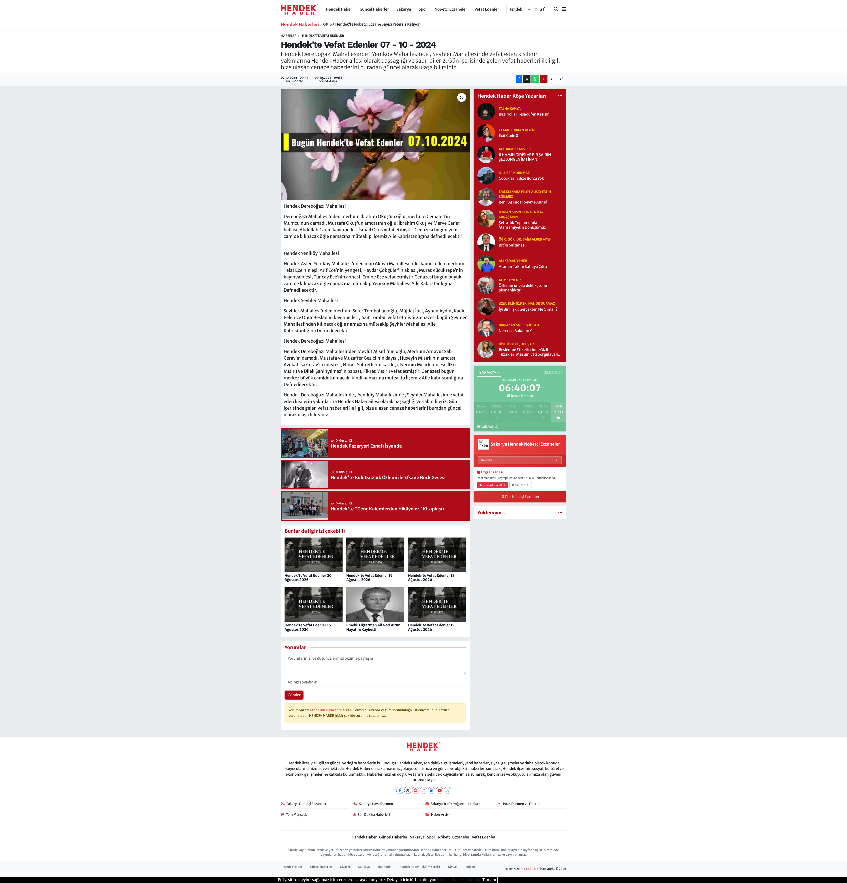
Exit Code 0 (508, 135)
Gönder (294, 695)
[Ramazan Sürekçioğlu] (486, 327)
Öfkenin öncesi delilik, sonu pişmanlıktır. (523, 288)
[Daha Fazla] (543, 79)
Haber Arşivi (440, 814)
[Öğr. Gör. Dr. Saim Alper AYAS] (486, 242)
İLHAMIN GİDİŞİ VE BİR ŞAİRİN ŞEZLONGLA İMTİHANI (525, 157)
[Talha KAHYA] (486, 111)
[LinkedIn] (431, 790)
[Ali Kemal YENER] (486, 263)
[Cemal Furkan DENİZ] (486, 132)
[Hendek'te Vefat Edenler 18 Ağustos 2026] (437, 554)
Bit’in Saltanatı (512, 245)
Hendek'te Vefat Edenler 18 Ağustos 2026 (431, 577)
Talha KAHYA (510, 108)
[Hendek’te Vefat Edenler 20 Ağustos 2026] (314, 554)
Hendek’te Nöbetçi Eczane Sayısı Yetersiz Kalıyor (371, 24)
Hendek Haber (339, 9)
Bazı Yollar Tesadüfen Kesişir (524, 114)
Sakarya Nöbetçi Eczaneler (306, 804)
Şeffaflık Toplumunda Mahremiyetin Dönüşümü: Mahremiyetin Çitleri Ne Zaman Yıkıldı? (526, 225)
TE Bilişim (532, 869)
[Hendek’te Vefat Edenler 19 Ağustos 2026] (375, 554)
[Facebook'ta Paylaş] (519, 79)
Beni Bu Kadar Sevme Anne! (523, 202)
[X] (407, 790)
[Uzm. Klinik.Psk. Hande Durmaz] (486, 306)
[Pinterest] (415, 790)
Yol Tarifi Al (522, 485)
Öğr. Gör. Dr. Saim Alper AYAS (525, 239)
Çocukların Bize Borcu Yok (521, 178)
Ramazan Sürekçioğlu (519, 325)
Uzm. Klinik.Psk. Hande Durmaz (527, 303)
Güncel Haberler (374, 9)
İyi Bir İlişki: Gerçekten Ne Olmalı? (528, 309)
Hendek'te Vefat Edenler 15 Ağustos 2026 (431, 627)
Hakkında (385, 867)
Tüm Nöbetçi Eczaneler (522, 497)
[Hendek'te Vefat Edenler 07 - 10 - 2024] (375, 144)
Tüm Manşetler (297, 814)
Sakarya (403, 9)
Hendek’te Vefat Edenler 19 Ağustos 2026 (369, 577)
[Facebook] (399, 790)
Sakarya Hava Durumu (376, 804)
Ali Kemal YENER (513, 261)
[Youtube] (439, 790)
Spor (423, 9)
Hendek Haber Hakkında (458, 879)
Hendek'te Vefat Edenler (323, 36)
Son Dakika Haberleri (374, 814)
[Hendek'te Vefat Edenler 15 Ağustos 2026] (437, 604)
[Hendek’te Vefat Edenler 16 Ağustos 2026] (314, 604)
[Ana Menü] (562, 9)
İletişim (470, 867)
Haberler (288, 36)
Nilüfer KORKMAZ (514, 173)
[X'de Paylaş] (526, 79)
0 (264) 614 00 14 (494, 485)
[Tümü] (560, 95)
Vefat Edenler (486, 9)
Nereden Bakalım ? (515, 331)
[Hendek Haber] (299, 9)
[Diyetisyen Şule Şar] (486, 349)
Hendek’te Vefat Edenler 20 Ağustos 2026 (308, 577)
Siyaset (345, 867)
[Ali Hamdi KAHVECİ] (486, 153)
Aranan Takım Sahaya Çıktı (523, 266)
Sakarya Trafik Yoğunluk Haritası (455, 804)
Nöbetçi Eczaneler (451, 9)
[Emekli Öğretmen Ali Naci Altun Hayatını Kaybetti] (375, 604)
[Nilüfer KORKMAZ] (486, 175)
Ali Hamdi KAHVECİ (515, 149)
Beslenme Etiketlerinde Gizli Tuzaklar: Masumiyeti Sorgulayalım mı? (530, 352)
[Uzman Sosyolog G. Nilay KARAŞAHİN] (486, 218)
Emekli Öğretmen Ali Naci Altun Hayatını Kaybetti (373, 627)
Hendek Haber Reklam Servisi (419, 867)
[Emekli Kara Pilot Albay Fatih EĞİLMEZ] (486, 196)
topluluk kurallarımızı (329, 710)
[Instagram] (423, 790)
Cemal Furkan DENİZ (517, 130)
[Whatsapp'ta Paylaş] (535, 79)
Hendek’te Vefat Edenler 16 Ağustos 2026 (308, 627)
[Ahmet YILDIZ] (486, 284)
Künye (452, 867)
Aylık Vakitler (490, 427)
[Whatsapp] (447, 790)
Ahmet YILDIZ (510, 280)
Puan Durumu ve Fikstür (521, 804)
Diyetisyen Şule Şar (516, 344)
